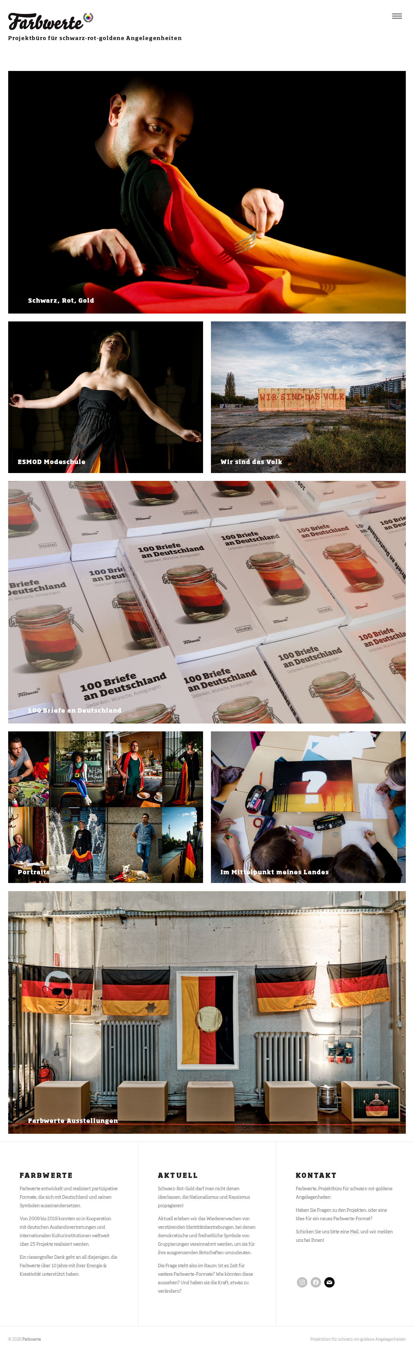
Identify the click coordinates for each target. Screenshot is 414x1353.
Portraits (34, 872)
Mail (354, 1232)
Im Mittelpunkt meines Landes (275, 872)
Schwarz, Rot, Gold (61, 301)
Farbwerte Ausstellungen (73, 1121)
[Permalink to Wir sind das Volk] (308, 397)
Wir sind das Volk (251, 462)
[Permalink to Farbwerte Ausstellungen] (207, 1012)
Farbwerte (31, 1339)
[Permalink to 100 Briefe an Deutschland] (207, 602)
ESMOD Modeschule (51, 462)
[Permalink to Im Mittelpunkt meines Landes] (308, 807)
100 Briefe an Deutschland (75, 711)
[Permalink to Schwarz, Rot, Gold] (207, 192)
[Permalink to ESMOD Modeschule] (105, 397)
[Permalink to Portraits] (105, 807)
